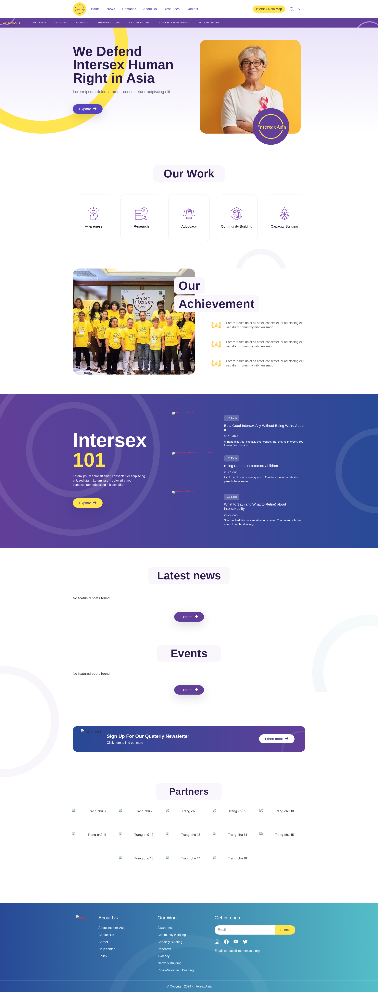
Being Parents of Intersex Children (251, 466)
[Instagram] (217, 941)
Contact (192, 9)
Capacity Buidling (170, 942)
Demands (129, 9)
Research (61, 23)
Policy (102, 956)
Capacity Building (139, 23)
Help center (106, 949)
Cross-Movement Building (174, 23)
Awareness (39, 23)
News (111, 9)
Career (103, 942)
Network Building (209, 23)
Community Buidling (172, 935)
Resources (172, 9)
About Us (150, 9)
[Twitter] (245, 941)
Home (95, 9)
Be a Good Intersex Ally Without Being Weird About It (264, 428)
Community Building (108, 23)
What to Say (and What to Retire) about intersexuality (255, 506)
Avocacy (164, 956)
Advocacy (82, 23)
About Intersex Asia (111, 927)
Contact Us (106, 935)
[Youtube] (235, 941)
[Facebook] (226, 941)
